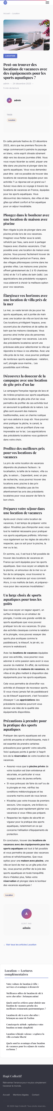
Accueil (6, 13)
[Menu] (47, 2)
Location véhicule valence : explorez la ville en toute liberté (25, 1035)
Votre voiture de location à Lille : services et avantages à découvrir (22, 985)
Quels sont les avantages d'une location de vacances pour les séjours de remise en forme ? (25, 1046)
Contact (35, 1094)
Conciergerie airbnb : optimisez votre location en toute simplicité (24, 1026)
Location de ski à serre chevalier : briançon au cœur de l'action (23, 1016)
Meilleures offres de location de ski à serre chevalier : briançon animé (24, 995)
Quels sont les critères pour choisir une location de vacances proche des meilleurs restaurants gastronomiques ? (26, 1005)
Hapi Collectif (12, 1076)
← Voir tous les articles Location (19, 944)
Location (16, 13)
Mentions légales (21, 1094)
